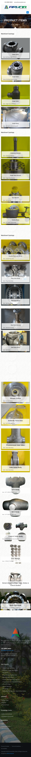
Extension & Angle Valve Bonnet (10, 670)
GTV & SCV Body (7, 684)
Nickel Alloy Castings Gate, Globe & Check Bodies (14, 691)
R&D (3, 724)
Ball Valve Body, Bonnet (8, 677)
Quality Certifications (7, 714)
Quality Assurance (6, 726)
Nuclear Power (5, 700)
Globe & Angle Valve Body (9, 668)
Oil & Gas (4, 702)
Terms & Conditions (16, 746)
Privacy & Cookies (5, 746)
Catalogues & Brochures (7, 716)
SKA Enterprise (10, 753)
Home (12, 24)
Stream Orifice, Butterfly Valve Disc (11, 679)
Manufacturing (5, 728)
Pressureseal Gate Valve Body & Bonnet (12, 682)
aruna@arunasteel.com (7, 650)
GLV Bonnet (5, 672)
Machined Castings (7, 34)
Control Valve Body (7, 686)
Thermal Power (5, 705)
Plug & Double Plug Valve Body (10, 675)
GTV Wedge (5, 689)
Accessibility (4, 748)
